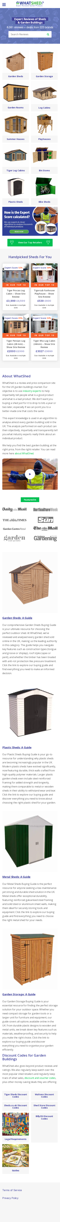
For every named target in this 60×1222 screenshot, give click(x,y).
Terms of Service (12, 1190)
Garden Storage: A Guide (18, 994)
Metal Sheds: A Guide (16, 877)
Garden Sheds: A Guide (17, 618)
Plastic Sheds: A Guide (17, 747)
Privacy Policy (10, 1198)
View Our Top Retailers (30, 242)
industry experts (32, 391)
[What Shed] (30, 4)
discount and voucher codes (40, 1078)
